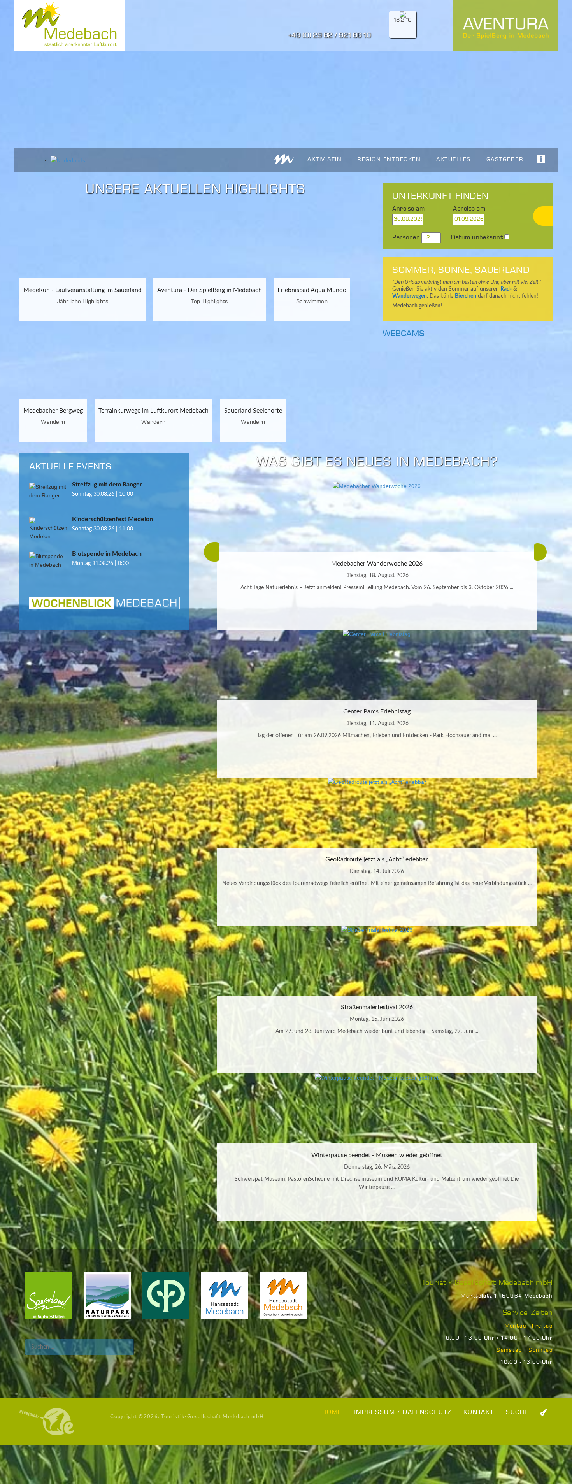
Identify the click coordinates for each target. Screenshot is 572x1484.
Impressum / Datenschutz (403, 1412)
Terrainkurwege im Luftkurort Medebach (153, 410)
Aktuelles (453, 159)
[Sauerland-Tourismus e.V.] (48, 1301)
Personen (406, 237)
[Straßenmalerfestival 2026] (377, 961)
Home (332, 1412)
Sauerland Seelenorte (253, 410)
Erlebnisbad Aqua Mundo (311, 290)
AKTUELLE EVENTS (70, 466)
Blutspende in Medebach (107, 554)
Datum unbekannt (477, 237)
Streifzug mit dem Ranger (107, 484)
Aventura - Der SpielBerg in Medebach (209, 290)
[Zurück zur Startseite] (284, 159)
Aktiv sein (324, 159)
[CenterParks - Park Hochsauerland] (165, 1301)
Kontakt (478, 1412)
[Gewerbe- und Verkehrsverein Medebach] (283, 1301)
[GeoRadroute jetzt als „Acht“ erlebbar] (377, 813)
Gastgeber (505, 159)
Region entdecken (389, 159)
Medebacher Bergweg (53, 410)
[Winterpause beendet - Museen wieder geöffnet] (377, 1108)
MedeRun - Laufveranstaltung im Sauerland (82, 290)
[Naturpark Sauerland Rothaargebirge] (107, 1301)
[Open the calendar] (440, 219)
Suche (517, 1412)
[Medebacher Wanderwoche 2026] (377, 517)
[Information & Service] (537, 158)
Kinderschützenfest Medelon (112, 519)
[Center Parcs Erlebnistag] (377, 665)
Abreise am (469, 209)
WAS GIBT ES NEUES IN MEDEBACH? (377, 461)
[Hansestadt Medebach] (224, 1301)
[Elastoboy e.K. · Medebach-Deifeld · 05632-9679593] (46, 1421)
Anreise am (408, 209)
